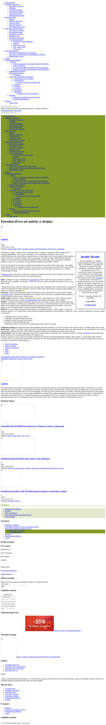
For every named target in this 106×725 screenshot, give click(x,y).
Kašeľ (50, 249)
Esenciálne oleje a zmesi (17, 27)
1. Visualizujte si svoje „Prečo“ (23, 79)
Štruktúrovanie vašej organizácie (28, 93)
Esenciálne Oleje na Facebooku (15, 667)
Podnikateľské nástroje (16, 73)
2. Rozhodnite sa (18, 80)
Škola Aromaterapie (15, 14)
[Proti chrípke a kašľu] (94, 256)
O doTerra (12, 62)
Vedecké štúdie (10, 517)
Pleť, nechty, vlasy (19, 47)
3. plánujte (16, 84)
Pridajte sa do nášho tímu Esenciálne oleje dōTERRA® (31, 69)
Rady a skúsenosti (58, 249)
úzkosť (61, 468)
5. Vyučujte (17, 88)
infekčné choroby (41, 249)
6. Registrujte (17, 90)
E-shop (7, 538)
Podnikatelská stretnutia (17, 15)
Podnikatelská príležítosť (17, 71)
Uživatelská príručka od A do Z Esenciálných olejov (22, 527)
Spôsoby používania (15, 21)
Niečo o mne (13, 103)
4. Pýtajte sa (17, 86)
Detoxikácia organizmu (16, 30)
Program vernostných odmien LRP (28, 82)
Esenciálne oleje (10, 692)
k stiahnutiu (17, 75)
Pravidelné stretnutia (15, 10)
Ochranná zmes (7, 274)
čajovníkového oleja (32, 300)
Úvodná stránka (10, 688)
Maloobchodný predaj (16, 56)
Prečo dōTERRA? (19, 66)
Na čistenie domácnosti (16, 38)
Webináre (12, 95)
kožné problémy (26, 468)
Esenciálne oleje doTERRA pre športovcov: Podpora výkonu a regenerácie (32, 426)
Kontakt (7, 101)
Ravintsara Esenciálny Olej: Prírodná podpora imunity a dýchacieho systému (34, 491)
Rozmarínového (34, 280)
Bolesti (19, 249)
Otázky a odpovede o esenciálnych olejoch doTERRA (31, 64)
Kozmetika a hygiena (16, 34)
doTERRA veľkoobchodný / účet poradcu (23, 53)
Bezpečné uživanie (15, 25)
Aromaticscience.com (12, 665)
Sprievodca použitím (11, 694)
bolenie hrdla (12, 249)
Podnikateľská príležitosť (13, 711)
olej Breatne (87, 333)
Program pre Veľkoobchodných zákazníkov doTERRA (27, 54)
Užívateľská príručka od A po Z (15, 710)
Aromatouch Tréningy (16, 12)
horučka (32, 249)
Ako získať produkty (12, 51)
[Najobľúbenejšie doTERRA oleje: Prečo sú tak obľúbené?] (17, 455)
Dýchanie (25, 249)
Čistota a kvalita (14, 23)
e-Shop (7, 58)
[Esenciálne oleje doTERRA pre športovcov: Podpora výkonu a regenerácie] (17, 422)
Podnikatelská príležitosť (13, 60)
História (11, 19)
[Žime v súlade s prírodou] (28, 657)
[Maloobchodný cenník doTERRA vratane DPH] (8, 657)
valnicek (4, 239)
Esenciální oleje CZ (11, 670)
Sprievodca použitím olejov (14, 28)
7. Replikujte (17, 92)
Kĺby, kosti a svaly (19, 45)
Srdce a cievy (17, 49)
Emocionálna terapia (15, 32)
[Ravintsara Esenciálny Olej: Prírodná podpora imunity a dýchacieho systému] (11, 487)
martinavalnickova (7, 574)
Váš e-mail (4, 584)
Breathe (85, 256)
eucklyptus (99, 278)
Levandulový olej (6, 294)
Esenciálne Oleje (10, 17)
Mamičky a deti (14, 36)
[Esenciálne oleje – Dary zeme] (11, 110)
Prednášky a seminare (12, 4)
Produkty (8, 511)
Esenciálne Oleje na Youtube (14, 668)
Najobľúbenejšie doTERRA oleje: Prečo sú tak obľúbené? (25, 459)
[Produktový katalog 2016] (50, 657)
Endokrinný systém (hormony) (23, 41)
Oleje (27, 436)
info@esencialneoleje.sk (9, 570)
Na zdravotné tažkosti (16, 40)
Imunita (15, 43)
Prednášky (12, 8)
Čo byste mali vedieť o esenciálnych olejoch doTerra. (30, 67)
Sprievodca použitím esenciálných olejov (26, 97)
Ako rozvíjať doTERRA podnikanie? (21, 77)
